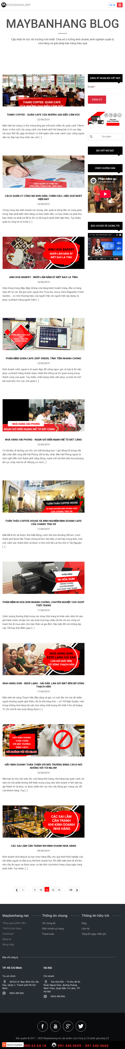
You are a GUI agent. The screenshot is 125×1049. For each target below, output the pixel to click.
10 (41, 890)
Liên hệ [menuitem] (85, 928)
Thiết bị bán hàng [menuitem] (11, 928)
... (28, 890)
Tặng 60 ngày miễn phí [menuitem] (94, 933)
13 (59, 890)
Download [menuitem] (7, 933)
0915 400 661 (17, 993)
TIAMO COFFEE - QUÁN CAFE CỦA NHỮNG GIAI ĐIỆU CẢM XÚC (43, 114)
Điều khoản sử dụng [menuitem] (53, 928)
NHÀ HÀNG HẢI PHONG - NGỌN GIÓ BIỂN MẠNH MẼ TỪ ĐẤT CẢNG (43, 439)
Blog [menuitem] (84, 923)
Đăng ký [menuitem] (6, 939)
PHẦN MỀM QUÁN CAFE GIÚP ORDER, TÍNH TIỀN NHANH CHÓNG (43, 358)
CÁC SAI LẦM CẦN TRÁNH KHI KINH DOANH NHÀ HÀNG (43, 845)
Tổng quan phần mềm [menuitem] (14, 923)
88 (71, 890)
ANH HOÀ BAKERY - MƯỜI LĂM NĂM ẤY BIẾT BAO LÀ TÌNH (43, 277)
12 (53, 890)
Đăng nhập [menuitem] (8, 944)
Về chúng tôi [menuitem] (48, 923)
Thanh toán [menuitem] (48, 933)
